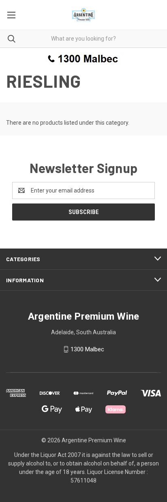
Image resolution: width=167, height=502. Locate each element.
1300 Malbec (87, 349)
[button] (83, 58)
